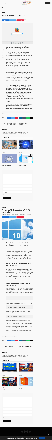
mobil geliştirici (12, 112)
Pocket (30, 112)
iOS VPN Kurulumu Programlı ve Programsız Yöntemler (25, 165)
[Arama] (50, 7)
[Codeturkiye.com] (26, 3)
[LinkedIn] (3, 54)
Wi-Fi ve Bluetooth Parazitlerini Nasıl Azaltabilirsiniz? (26, 150)
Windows (10, 7)
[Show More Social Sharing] (25, 20)
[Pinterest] (3, 56)
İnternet (25, 7)
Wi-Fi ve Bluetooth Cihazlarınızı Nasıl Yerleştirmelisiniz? (8, 165)
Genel (6, 7)
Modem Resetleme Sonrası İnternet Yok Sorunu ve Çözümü (9, 150)
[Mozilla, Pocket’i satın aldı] (17, 33)
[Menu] (2, 7)
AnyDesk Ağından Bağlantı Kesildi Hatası (25, 373)
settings (35, 438)
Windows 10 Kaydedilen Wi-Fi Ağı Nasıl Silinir (9, 336)
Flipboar (7, 112)
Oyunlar (32, 7)
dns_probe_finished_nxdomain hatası (8, 388)
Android (14, 7)
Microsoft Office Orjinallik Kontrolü (26, 387)
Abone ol (48, 2)
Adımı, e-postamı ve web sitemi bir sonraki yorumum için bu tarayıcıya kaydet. (17, 194)
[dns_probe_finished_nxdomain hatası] (9, 381)
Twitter (3, 113)
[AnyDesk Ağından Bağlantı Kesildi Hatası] (26, 367)
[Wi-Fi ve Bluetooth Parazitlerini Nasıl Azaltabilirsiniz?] (26, 144)
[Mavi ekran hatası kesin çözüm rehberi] (9, 367)
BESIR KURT (4, 17)
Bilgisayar (37, 7)
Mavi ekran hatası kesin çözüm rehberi (8, 373)
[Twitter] (3, 51)
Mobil (22, 7)
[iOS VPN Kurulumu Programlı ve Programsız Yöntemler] (26, 158)
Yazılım (41, 7)
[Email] (3, 59)
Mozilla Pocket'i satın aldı (23, 112)
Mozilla (17, 112)
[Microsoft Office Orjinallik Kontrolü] (26, 381)
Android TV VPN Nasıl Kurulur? (10, 346)
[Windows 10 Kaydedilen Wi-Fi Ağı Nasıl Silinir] (17, 229)
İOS (29, 7)
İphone (18, 7)
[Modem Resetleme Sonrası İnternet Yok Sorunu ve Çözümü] (9, 144)
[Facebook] (3, 49)
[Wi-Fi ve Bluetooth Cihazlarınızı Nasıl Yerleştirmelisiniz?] (9, 158)
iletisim (45, 7)
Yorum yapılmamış (14, 17)
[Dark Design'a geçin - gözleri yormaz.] (49, 7)
